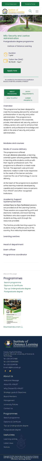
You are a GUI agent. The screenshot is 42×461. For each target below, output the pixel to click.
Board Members (10, 396)
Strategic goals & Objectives (15, 392)
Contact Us (8, 408)
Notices (7, 447)
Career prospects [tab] (28, 99)
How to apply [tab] (12, 98)
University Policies (11, 404)
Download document (12, 327)
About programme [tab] (12, 93)
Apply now (12, 70)
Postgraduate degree (13, 291)
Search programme (12, 282)
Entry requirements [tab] (27, 93)
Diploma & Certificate (13, 285)
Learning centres (10, 439)
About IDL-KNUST (11, 384)
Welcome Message (11, 380)
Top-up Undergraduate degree (17, 288)
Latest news (8, 443)
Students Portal (30, 4)
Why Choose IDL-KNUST (13, 388)
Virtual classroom (11, 4)
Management (9, 400)
